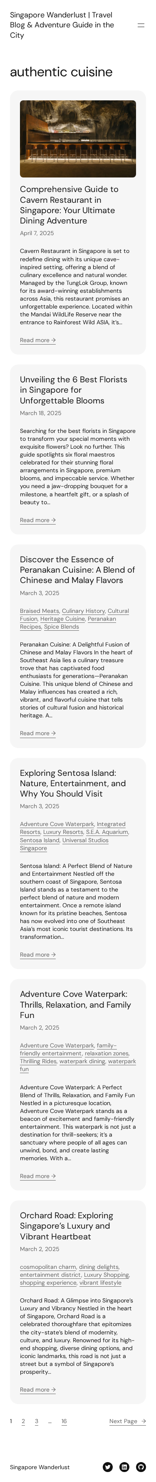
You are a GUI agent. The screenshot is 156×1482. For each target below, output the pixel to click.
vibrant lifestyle (100, 1282)
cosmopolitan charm (48, 1267)
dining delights (99, 1267)
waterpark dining (82, 1061)
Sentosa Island (39, 840)
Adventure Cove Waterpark (57, 824)
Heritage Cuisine (62, 618)
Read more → (38, 340)
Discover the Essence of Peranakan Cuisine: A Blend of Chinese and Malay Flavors (77, 570)
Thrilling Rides (38, 1061)
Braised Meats (39, 611)
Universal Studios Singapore (64, 844)
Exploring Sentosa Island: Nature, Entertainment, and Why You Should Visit (73, 783)
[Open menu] (141, 25)
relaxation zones (107, 1053)
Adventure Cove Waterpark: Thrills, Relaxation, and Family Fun (75, 1004)
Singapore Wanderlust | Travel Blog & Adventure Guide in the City (62, 25)
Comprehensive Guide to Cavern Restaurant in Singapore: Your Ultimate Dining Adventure (69, 205)
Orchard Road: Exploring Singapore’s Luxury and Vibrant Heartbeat (66, 1226)
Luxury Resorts (63, 832)
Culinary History (83, 611)
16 (64, 1421)
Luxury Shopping (106, 1274)
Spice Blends (61, 626)
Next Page (127, 1421)
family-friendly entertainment (68, 1049)
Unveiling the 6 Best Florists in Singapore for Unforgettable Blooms (73, 390)
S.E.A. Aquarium (107, 832)
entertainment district (50, 1274)
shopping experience (48, 1282)
